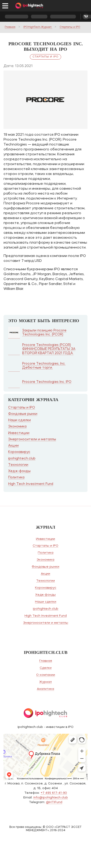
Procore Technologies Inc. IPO (46, 382)
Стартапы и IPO (70, 27)
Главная (10, 27)
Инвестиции (18, 433)
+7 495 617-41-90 (54, 792)
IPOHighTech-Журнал (37, 27)
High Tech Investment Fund (30, 484)
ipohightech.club (21, 458)
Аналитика (45, 689)
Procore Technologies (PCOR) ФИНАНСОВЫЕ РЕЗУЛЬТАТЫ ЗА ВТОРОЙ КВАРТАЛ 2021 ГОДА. (48, 349)
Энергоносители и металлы (32, 439)
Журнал (45, 682)
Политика (16, 477)
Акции (13, 445)
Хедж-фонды (19, 471)
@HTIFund (54, 802)
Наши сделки (19, 420)
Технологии (18, 464)
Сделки (46, 667)
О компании (45, 675)
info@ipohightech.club (50, 797)
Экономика (17, 426)
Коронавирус (19, 452)
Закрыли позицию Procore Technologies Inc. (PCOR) (44, 332)
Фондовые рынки (22, 414)
